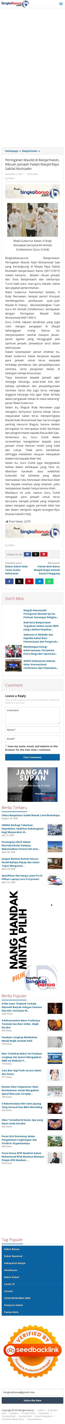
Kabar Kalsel (11, 1277)
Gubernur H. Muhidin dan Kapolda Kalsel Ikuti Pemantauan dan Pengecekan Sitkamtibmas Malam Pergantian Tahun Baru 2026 (42, 641)
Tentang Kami (9, 1416)
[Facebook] (27, 554)
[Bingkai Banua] (15, 4)
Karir (4, 1413)
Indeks (41, 1410)
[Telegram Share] (39, 581)
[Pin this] (29, 581)
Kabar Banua (11, 1249)
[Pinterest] (44, 554)
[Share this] (9, 581)
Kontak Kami (25, 1416)
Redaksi (14, 1413)
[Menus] (61, 4)
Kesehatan (10, 1270)
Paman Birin (11, 1312)
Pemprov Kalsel (13, 1305)
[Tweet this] (19, 581)
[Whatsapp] (49, 581)
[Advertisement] (32, 44)
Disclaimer (44, 1413)
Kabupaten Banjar (15, 1263)
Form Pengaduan (43, 1416)
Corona (8, 1291)
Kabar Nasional (13, 1256)
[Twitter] (35, 554)
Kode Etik (52, 1410)
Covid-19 (9, 1284)
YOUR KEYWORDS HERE (17, 1298)
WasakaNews (35, 1419)
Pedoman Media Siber (13, 1419)
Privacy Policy (28, 1413)
